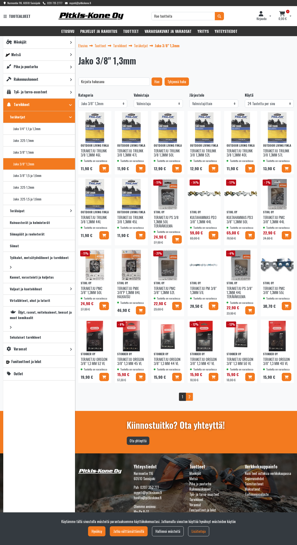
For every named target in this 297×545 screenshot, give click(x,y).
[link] (71, 42)
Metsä (193, 478)
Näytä (249, 95)
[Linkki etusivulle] (91, 16)
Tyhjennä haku (176, 81)
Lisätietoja (199, 531)
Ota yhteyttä (138, 440)
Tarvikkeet (196, 499)
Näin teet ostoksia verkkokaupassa (268, 473)
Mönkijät (195, 473)
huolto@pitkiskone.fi (148, 497)
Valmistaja (141, 95)
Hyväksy (97, 531)
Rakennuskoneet (200, 489)
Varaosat (195, 504)
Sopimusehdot (254, 478)
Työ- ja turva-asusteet (204, 494)
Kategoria (85, 95)
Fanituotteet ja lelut (202, 510)
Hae (156, 81)
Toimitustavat (254, 483)
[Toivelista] (105, 116)
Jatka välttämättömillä (128, 531)
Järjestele (196, 95)
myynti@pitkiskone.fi (80, 3)
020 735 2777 (54, 3)
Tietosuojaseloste (257, 494)
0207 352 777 (149, 487)
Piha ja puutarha (200, 483)
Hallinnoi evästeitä (167, 531)
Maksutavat (252, 489)
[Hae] (219, 16)
